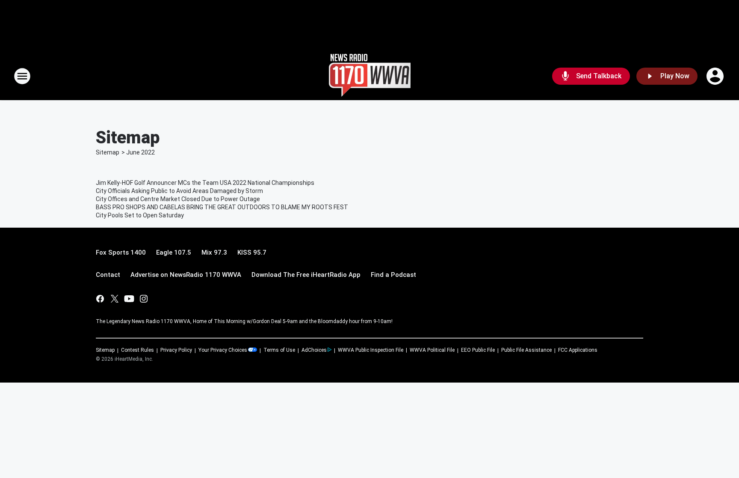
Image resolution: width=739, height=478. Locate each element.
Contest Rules (137, 350)
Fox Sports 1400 (121, 252)
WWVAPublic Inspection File (370, 350)
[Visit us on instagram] (144, 299)
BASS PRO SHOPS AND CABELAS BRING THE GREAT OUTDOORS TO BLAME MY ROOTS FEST (222, 207)
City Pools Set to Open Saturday (140, 215)
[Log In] (715, 76)
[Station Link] (370, 76)
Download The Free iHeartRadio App (306, 275)
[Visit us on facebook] (100, 299)
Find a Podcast (393, 275)
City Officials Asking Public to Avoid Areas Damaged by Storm (179, 190)
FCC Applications (577, 350)
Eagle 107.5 (173, 252)
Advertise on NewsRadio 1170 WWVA (185, 275)
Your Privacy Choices (222, 350)
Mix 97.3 (214, 252)
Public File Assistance (526, 350)
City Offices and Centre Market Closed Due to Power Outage (178, 199)
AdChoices (314, 350)
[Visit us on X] (114, 299)
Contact (108, 275)
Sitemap (107, 152)
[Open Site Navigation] (22, 76)
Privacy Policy (176, 350)
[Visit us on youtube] (129, 299)
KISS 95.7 (251, 252)
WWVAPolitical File (432, 350)
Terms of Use (279, 350)
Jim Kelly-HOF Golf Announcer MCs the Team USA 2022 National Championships (205, 182)
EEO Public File (478, 350)
